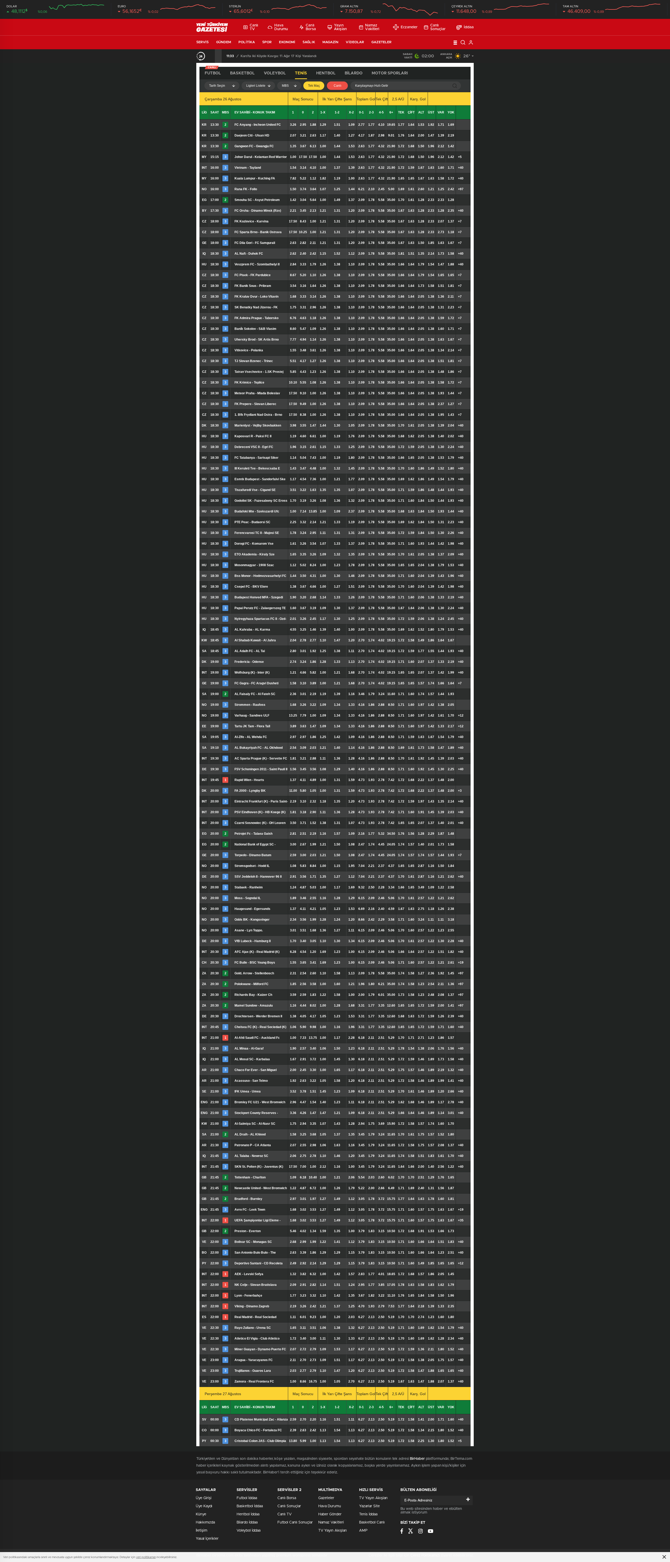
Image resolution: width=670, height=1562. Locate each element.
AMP (363, 1530)
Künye (201, 1514)
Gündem (223, 42)
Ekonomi (287, 42)
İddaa (469, 27)
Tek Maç (314, 86)
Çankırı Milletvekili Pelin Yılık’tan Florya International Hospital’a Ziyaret (296, 56)
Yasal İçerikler (207, 1539)
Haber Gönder (330, 1514)
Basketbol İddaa (250, 1506)
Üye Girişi (203, 1498)
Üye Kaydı (204, 1506)
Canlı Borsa (311, 27)
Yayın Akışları (340, 27)
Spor (267, 42)
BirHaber (417, 1459)
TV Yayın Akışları (332, 1530)
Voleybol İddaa (248, 1530)
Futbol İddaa (247, 1498)
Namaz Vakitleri (372, 27)
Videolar (355, 42)
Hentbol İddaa (248, 1514)
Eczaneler (409, 27)
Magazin (330, 42)
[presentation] (211, 56)
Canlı (337, 86)
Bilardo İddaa (247, 1522)
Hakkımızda (205, 1522)
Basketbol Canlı (372, 1522)
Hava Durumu (281, 27)
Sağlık (309, 42)
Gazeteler (381, 42)
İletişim (201, 1530)
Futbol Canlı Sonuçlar (295, 1522)
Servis (202, 42)
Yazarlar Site (369, 1506)
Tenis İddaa (368, 1514)
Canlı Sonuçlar (437, 27)
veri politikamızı (146, 1557)
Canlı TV (254, 27)
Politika (246, 42)
